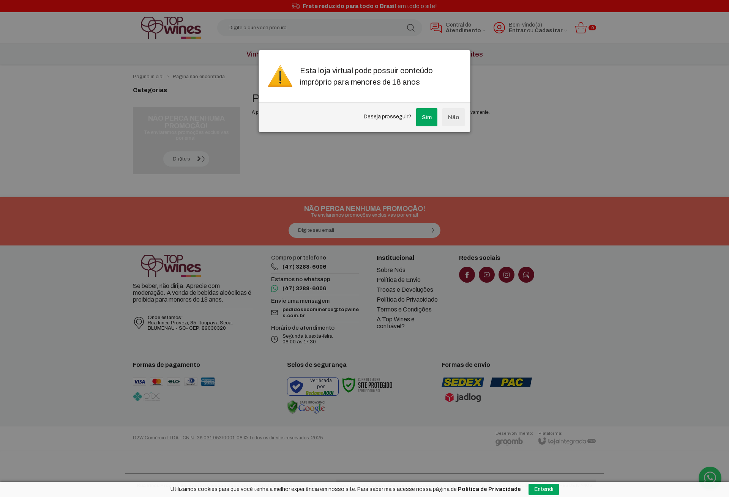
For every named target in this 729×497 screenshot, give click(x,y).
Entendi (543, 489)
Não (453, 117)
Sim (427, 117)
